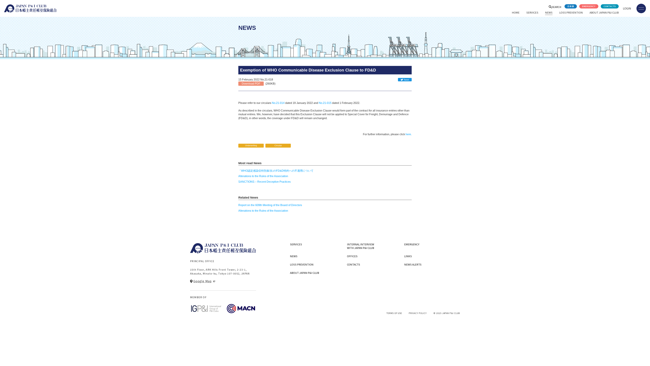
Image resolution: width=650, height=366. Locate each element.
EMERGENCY (588, 6)
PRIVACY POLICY (418, 313)
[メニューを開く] (641, 8)
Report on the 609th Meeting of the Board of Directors (270, 205)
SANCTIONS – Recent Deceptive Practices (264, 181)
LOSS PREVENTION (571, 12)
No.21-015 (325, 102)
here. (409, 134)
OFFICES (352, 256)
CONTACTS (610, 6)
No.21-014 (278, 102)
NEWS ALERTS (412, 264)
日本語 (570, 6)
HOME (515, 12)
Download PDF (251, 83)
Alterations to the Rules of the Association (263, 176)
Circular (278, 145)
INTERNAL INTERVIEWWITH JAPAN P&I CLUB (360, 246)
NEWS (548, 12)
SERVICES (532, 12)
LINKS (408, 256)
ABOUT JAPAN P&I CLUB (604, 12)
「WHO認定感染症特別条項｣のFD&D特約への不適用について (275, 170)
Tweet (406, 79)
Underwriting (251, 145)
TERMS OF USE (394, 313)
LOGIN (627, 8)
